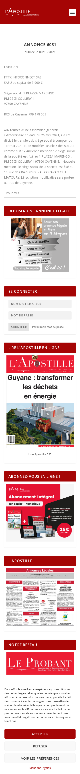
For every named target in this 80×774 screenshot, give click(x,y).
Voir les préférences (40, 758)
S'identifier (19, 327)
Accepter (40, 734)
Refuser (40, 746)
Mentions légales (40, 768)
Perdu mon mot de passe (48, 327)
